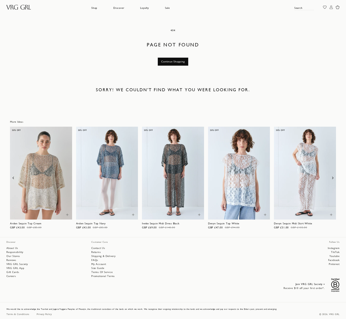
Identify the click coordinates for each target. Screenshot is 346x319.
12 (46, 214)
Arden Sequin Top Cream (25, 223)
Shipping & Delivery (103, 256)
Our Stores (13, 256)
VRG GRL (334, 314)
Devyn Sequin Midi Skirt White (293, 223)
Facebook (334, 260)
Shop (94, 7)
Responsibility (14, 252)
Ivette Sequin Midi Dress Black (160, 223)
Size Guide (97, 268)
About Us (12, 248)
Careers (11, 276)
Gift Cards (12, 272)
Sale (167, 7)
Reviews (11, 260)
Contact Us (98, 248)
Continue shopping (173, 61)
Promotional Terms (103, 276)
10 (38, 214)
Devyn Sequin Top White (223, 223)
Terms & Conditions (17, 314)
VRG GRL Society (17, 264)
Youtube (334, 256)
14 (53, 214)
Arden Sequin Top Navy (91, 223)
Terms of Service (102, 272)
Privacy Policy (44, 314)
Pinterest (334, 264)
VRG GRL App (15, 268)
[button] (94, 8)
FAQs (94, 260)
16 (192, 214)
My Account (98, 264)
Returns (96, 252)
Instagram (334, 248)
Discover (118, 7)
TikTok (335, 252)
